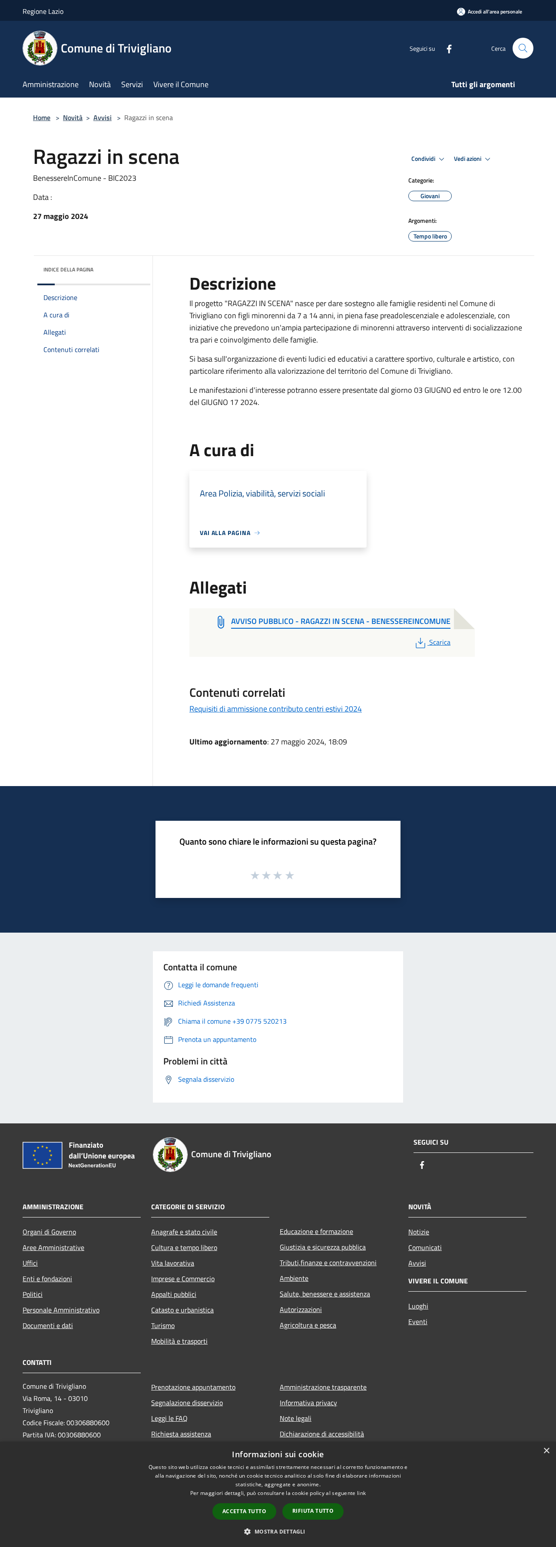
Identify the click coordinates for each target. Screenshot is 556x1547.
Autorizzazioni (301, 1309)
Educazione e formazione (316, 1231)
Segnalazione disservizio (187, 1402)
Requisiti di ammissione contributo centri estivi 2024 (275, 709)
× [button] (546, 1451)
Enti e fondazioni (47, 1278)
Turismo (163, 1325)
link (361, 1493)
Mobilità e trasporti (179, 1341)
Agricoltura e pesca (308, 1325)
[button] (278, 1531)
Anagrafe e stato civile (184, 1232)
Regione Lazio (43, 11)
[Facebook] (445, 48)
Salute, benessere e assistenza (325, 1294)
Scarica (439, 642)
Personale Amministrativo (61, 1310)
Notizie (418, 1232)
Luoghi (418, 1306)
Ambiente (294, 1278)
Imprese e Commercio (183, 1278)
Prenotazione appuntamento (193, 1387)
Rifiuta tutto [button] (313, 1510)
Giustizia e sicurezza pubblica (323, 1247)
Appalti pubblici (173, 1294)
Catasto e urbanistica (182, 1310)
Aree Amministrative (53, 1247)
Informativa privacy (308, 1402)
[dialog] (278, 1494)
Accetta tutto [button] (244, 1511)
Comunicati (425, 1247)
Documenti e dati (48, 1325)
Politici (33, 1294)
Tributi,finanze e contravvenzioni (328, 1262)
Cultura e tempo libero (184, 1247)
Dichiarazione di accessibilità (322, 1434)
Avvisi (102, 117)
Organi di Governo (49, 1232)
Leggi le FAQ (169, 1418)
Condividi (424, 158)
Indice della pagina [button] (68, 269)
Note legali (295, 1418)
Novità (73, 117)
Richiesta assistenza (181, 1434)
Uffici (30, 1263)
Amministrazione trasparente (323, 1387)
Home (41, 117)
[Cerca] (523, 48)
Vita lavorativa (172, 1263)
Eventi (417, 1321)
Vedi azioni (468, 158)
